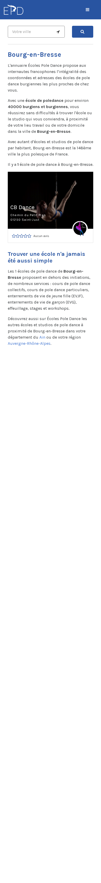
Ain (42, 337)
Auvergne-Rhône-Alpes (29, 343)
